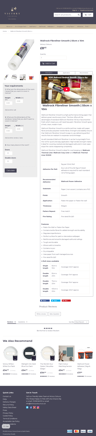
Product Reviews (48, 306)
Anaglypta (60, 26)
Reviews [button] (10, 322)
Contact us (7, 396)
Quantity (43, 54)
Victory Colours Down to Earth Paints (18, 431)
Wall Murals (42, 26)
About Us (9, 26)
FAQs (5, 399)
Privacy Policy (8, 413)
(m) (7, 99)
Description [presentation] (48, 72)
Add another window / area (14, 138)
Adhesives (80, 26)
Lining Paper (70, 26)
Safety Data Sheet (9, 407)
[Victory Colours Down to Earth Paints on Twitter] (27, 408)
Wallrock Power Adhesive (71, 181)
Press (5, 410)
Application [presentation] (66, 72)
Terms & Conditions (10, 419)
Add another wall (10, 110)
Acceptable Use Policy (11, 421)
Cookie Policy (8, 416)
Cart (89, 15)
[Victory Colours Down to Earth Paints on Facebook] (31, 408)
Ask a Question (54, 314)
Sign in (74, 10)
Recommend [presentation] (84, 72)
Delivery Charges (9, 402)
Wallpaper (50, 26)
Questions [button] (21, 322)
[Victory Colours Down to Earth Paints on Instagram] (38, 408)
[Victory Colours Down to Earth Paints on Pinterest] (34, 408)
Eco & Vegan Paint (20, 26)
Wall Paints (32, 26)
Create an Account (86, 10)
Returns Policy (8, 405)
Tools (86, 26)
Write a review (41, 314)
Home (5, 31)
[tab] (49, 72)
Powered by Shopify (9, 434)
